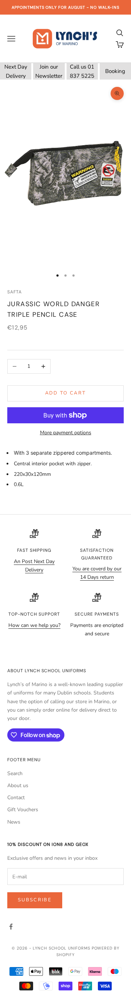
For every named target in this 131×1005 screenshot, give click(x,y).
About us (17, 785)
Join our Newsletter (48, 71)
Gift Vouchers (22, 809)
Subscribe (35, 900)
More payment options (65, 432)
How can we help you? (34, 625)
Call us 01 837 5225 (82, 71)
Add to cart (65, 393)
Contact (16, 797)
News (13, 822)
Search (15, 773)
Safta (14, 292)
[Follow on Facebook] (11, 926)
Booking (115, 71)
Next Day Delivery (15, 71)
